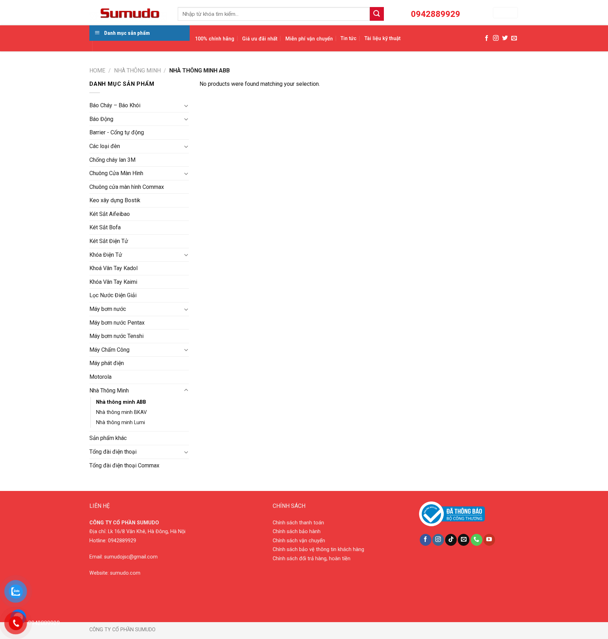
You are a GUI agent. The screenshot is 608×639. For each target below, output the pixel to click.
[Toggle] (186, 105)
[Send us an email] (514, 38)
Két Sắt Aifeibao (109, 214)
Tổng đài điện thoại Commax (124, 465)
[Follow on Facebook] (486, 38)
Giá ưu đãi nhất (259, 39)
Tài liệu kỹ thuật (382, 38)
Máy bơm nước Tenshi (116, 336)
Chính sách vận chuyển (299, 541)
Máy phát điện (106, 363)
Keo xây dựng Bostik (114, 200)
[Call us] (476, 540)
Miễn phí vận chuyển (309, 39)
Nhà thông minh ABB (121, 402)
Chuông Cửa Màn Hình (116, 173)
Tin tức (348, 38)
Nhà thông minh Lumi (120, 423)
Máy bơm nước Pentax (117, 322)
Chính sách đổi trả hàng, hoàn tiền (311, 559)
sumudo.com (125, 573)
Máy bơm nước (107, 309)
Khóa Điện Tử (105, 254)
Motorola (100, 376)
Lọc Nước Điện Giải (113, 295)
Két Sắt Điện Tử (108, 241)
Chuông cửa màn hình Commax (126, 187)
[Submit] (377, 14)
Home (97, 70)
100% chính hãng (214, 39)
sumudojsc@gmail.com (131, 557)
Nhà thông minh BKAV (121, 412)
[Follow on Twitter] (505, 38)
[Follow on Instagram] (496, 38)
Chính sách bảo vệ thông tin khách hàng (318, 549)
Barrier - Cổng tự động (116, 132)
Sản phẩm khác (108, 438)
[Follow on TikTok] (451, 540)
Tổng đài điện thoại (113, 451)
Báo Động (101, 119)
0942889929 (122, 541)
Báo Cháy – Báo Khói (114, 105)
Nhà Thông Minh (137, 70)
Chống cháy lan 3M (112, 159)
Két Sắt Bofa (105, 227)
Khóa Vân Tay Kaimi (113, 282)
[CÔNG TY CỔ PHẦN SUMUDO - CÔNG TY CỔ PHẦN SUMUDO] (128, 13)
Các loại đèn (104, 146)
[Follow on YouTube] (489, 540)
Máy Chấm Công (109, 349)
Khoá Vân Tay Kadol (113, 268)
